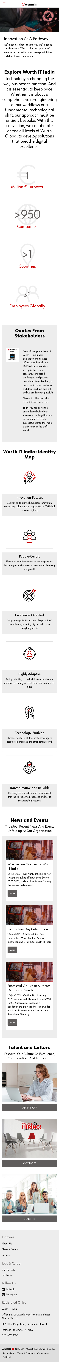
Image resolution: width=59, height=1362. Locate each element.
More (12, 891)
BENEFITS (29, 1216)
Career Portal (9, 1268)
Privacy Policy (9, 1351)
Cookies (7, 1354)
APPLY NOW (29, 1105)
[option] (29, 35)
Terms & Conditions (26, 1351)
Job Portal (7, 1273)
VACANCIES (29, 1161)
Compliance (43, 1351)
